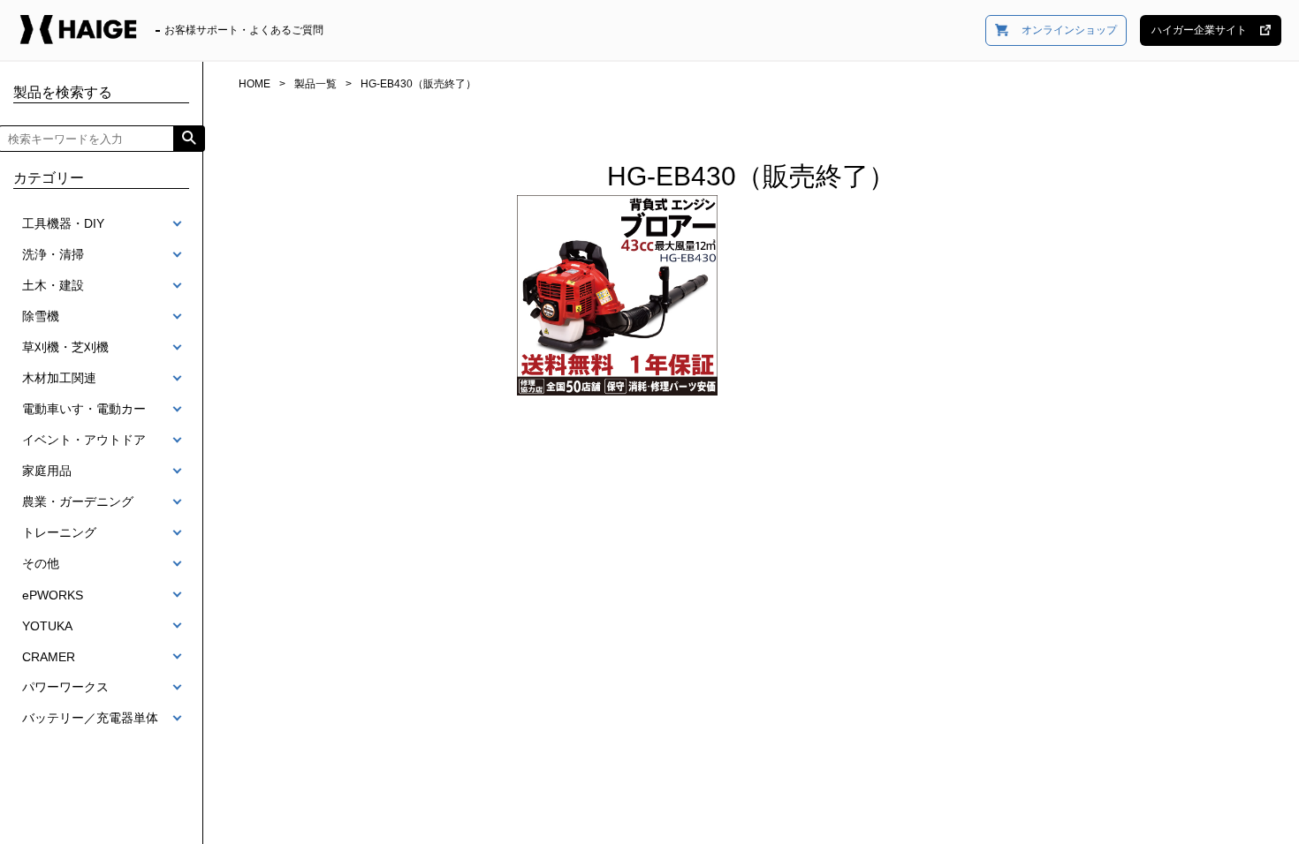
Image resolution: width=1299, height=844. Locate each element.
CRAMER (48, 657)
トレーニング (59, 532)
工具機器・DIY (63, 223)
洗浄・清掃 (53, 254)
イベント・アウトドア (84, 440)
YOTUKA (47, 626)
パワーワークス (65, 687)
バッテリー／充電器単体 (90, 718)
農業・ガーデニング (77, 501)
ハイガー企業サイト (1199, 30)
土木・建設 (53, 285)
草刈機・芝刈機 (65, 347)
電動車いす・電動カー (84, 409)
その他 (40, 563)
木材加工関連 (59, 378)
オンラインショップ (1069, 30)
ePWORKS (52, 595)
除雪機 (40, 316)
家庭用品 (47, 470)
